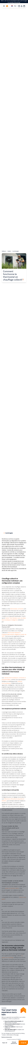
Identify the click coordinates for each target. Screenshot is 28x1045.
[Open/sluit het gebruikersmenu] (22, 6)
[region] (14, 1)
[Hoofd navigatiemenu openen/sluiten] (4, 6)
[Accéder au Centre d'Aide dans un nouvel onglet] (19, 6)
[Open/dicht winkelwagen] (24, 6)
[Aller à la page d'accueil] (7, 6)
